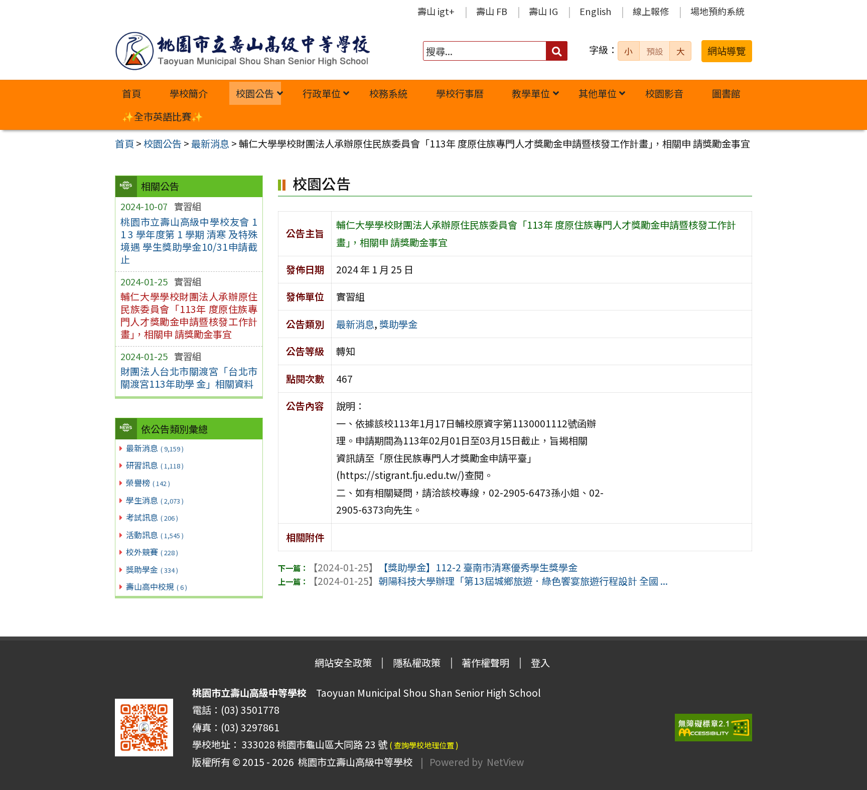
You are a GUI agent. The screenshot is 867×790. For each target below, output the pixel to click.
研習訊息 (155, 465)
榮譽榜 (148, 483)
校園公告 (255, 93)
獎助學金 (152, 569)
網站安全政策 (343, 663)
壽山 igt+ (436, 11)
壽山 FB (491, 11)
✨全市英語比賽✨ (162, 116)
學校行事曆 (460, 93)
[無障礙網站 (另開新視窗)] (713, 727)
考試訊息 (152, 517)
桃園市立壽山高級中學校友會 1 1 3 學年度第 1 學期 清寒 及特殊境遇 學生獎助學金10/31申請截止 (188, 240)
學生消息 (155, 500)
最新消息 (155, 448)
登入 (540, 663)
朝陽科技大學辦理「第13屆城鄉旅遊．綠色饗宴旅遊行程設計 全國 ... (488, 581)
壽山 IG (543, 11)
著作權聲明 (485, 663)
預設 (654, 51)
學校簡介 (189, 93)
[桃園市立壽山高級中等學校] (242, 51)
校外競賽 (152, 552)
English (595, 11)
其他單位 (598, 93)
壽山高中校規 (156, 586)
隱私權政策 (417, 663)
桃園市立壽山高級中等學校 (353, 762)
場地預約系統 (717, 11)
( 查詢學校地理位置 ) (424, 744)
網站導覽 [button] (726, 51)
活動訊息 (155, 535)
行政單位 (322, 93)
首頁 (131, 93)
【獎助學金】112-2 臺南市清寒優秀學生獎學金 (442, 567)
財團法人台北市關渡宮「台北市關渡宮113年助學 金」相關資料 (188, 377)
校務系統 (388, 93)
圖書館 (726, 93)
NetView (505, 762)
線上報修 (651, 11)
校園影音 (664, 93)
